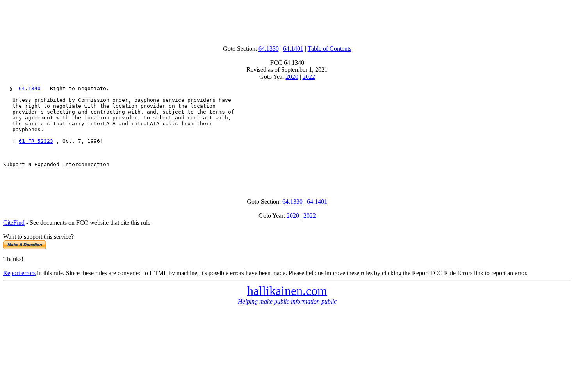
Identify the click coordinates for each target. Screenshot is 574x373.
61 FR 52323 (36, 141)
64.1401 (293, 48)
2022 (309, 76)
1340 (34, 88)
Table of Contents (329, 48)
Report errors (19, 273)
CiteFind (14, 222)
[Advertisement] (287, 20)
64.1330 (268, 48)
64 (22, 88)
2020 (292, 76)
